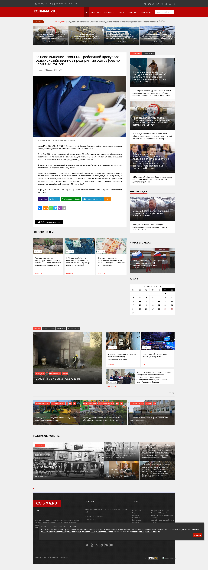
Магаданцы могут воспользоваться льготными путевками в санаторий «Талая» (86, 36)
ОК (108, 199)
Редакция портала (136, 514)
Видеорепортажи (58, 403)
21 (159, 305)
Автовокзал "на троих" (48, 466)
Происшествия (54, 374)
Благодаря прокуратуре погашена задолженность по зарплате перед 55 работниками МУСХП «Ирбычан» (111, 261)
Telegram (55, 199)
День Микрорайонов (106, 403)
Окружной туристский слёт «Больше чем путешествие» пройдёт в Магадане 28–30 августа (121, 36)
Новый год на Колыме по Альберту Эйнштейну (157, 446)
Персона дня (138, 191)
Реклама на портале (136, 521)
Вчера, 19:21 (147, 348)
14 (159, 301)
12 (146, 301)
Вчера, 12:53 (112, 382)
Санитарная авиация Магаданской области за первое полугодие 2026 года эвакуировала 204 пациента (157, 36)
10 (133, 301)
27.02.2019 (101, 251)
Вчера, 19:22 (112, 348)
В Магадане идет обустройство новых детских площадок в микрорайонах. (55, 418)
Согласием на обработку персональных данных (92, 531)
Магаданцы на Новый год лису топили (119, 450)
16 (172, 301)
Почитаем (40, 446)
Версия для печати (44, 141)
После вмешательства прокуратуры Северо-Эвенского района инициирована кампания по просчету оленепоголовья (48, 261)
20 (152, 305)
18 (140, 305)
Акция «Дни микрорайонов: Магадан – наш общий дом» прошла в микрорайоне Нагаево (102, 418)
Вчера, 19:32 (40, 374)
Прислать (145, 12)
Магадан (108, 12)
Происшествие (48, 328)
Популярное (136, 53)
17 (133, 305)
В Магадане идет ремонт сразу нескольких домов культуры (149, 418)
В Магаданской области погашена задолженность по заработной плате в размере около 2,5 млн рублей (78, 261)
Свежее (37, 328)
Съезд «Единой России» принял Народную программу (156, 355)
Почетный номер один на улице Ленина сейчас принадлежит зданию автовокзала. (66, 472)
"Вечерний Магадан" (159, 513)
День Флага (111, 386)
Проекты (132, 12)
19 (146, 305)
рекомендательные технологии (146, 531)
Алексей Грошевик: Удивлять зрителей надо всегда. (119, 471)
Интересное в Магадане (160, 510)
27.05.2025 (38, 251)
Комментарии (149, 53)
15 (165, 301)
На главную (136, 510)
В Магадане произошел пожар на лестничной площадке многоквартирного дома (122, 356)
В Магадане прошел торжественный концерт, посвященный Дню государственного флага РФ (148, 262)
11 (140, 301)
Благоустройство (42, 403)
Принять (197, 535)
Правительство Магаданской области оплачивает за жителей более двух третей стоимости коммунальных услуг (51, 35)
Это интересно (73, 328)
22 (165, 305)
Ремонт (149, 403)
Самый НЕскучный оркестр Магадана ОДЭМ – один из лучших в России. (119, 476)
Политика (61, 328)
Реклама (154, 517)
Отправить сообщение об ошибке (63, 141)
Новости (95, 12)
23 (172, 305)
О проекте (136, 517)
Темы (119, 12)
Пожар (65, 374)
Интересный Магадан (93, 199)
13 (152, 301)
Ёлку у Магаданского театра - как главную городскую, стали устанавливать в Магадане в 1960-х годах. (121, 455)
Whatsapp (67, 199)
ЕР (144, 365)
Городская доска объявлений (162, 515)
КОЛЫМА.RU (44, 11)
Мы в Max (43, 199)
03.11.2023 (69, 251)
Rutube (77, 199)
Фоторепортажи (141, 242)
